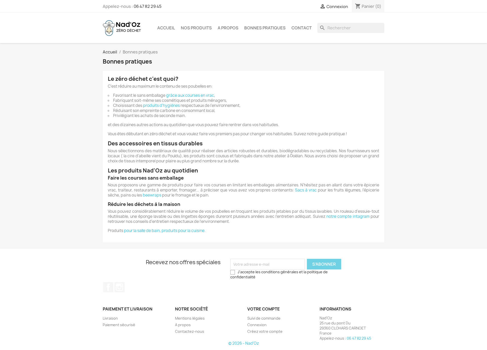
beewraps (152, 195)
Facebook (108, 287)
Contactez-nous (189, 331)
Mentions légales (190, 318)
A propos (228, 28)
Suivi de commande (264, 318)
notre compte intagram (348, 216)
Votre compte (263, 309)
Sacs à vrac (306, 190)
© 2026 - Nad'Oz (243, 343)
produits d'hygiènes (161, 105)
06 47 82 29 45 (148, 6)
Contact (301, 28)
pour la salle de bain (142, 230)
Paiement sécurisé (119, 324)
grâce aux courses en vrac (190, 95)
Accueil (166, 28)
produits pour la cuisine (183, 230)
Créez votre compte (265, 331)
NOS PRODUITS (196, 28)
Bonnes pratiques (265, 28)
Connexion (257, 324)
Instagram (119, 287)
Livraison (110, 318)
